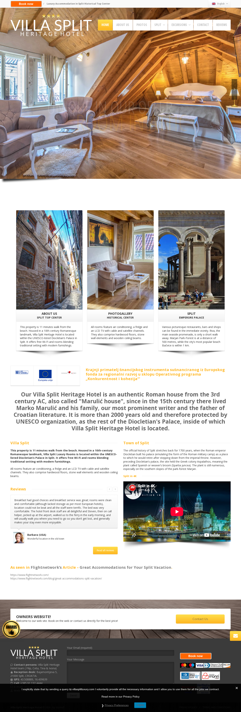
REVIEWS (221, 25)
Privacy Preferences (117, 705)
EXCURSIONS (179, 25)
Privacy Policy (124, 682)
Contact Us (200, 612)
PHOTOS (142, 25)
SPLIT (157, 25)
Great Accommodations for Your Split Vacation (125, 560)
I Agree (140, 705)
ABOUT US (122, 25)
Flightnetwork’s (46, 560)
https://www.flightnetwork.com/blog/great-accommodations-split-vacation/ (56, 571)
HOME (105, 25)
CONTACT (203, 25)
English (221, 3)
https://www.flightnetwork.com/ (29, 568)
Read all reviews (105, 540)
